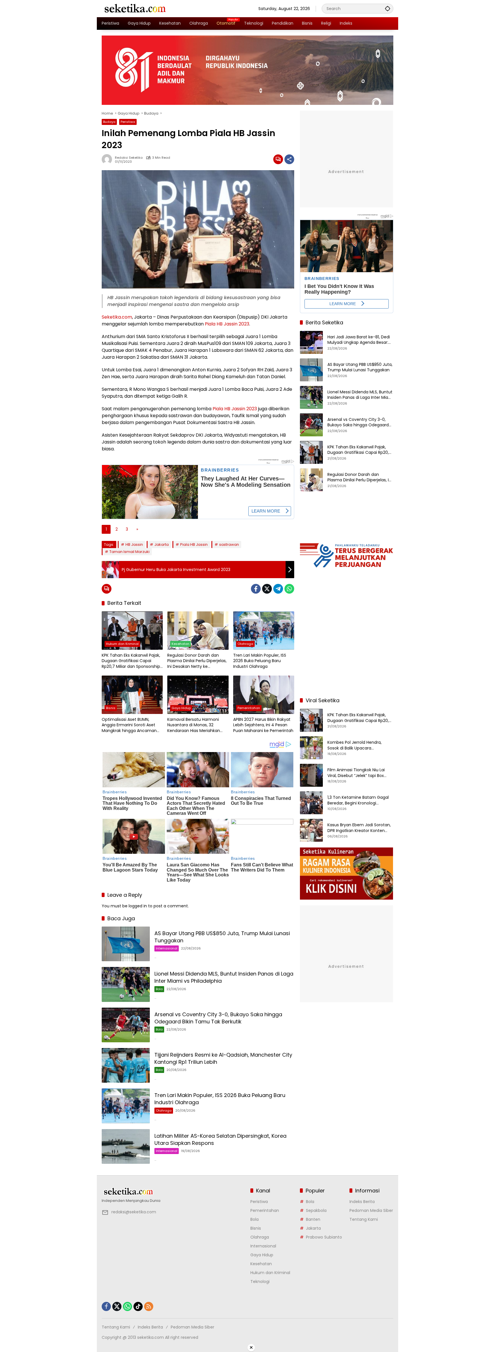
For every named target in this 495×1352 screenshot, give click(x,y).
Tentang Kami (363, 1219)
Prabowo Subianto (324, 1237)
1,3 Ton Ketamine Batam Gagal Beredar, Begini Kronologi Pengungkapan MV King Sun (358, 800)
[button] (387, 8)
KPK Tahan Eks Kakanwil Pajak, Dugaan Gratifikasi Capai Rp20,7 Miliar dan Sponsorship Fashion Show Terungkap (131, 661)
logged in (138, 906)
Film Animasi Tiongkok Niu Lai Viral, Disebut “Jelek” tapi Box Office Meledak (356, 772)
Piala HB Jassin (194, 544)
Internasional (166, 948)
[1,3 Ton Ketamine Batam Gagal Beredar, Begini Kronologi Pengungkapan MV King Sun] (311, 802)
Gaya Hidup (181, 708)
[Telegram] (278, 589)
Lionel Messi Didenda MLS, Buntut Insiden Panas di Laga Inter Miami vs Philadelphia (360, 395)
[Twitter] (267, 589)
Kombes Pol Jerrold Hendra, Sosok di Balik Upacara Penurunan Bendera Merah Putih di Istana (359, 745)
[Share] (289, 159)
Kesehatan (180, 643)
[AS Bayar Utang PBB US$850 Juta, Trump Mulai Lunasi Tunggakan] (126, 944)
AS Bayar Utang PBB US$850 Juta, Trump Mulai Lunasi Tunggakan (359, 367)
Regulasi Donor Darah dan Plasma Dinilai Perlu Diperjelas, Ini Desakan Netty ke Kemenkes (197, 661)
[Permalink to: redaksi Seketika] (108, 159)
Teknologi (260, 1281)
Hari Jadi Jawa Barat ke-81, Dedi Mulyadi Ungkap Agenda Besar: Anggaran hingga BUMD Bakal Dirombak (358, 340)
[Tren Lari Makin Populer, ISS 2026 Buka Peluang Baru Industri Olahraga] (263, 630)
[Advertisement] (346, 655)
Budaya (109, 121)
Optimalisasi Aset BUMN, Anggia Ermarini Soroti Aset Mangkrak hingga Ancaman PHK (129, 725)
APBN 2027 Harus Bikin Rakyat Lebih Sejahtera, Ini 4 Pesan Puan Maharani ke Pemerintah (263, 725)
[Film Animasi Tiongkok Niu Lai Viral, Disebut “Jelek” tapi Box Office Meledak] (311, 775)
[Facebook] (256, 589)
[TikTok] (138, 1306)
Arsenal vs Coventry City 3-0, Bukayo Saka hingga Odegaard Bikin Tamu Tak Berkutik (218, 1018)
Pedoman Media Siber (371, 1210)
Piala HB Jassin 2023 (227, 324)
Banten (313, 1219)
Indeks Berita (362, 1201)
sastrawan (229, 544)
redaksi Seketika (129, 157)
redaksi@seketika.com (133, 1212)
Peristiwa (128, 121)
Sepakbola (316, 1210)
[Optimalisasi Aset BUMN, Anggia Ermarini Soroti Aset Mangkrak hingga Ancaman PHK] (132, 695)
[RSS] (148, 1306)
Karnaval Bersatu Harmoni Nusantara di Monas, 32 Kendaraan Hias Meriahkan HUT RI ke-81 (193, 725)
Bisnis (110, 708)
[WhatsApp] (289, 589)
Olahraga (245, 643)
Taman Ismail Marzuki (129, 551)
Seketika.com (117, 317)
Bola (159, 989)
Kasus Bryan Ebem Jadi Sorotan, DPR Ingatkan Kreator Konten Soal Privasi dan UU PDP (359, 827)
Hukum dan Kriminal (122, 643)
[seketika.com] (135, 8)
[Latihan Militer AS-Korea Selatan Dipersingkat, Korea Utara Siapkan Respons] (126, 1146)
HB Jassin (134, 544)
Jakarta (161, 544)
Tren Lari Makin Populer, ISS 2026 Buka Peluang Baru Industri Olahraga (259, 661)
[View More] (173, 1191)
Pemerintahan (248, 708)
